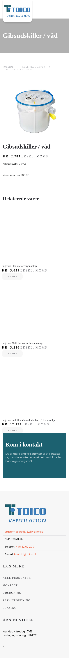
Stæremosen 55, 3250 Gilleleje (24, 532)
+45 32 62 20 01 (25, 547)
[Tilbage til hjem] (17, 11)
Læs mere (12, 276)
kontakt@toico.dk (25, 554)
